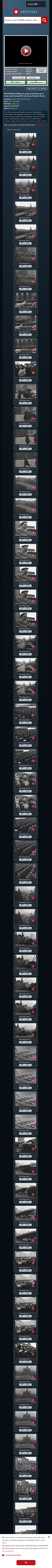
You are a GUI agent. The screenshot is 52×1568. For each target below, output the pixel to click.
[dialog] (26, 1551)
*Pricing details (41, 70)
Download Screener (37, 82)
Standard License (11, 69)
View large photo (24, 149)
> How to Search (19, 26)
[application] (26, 51)
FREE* (28, 74)
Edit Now (38, 125)
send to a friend (38, 89)
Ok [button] (26, 1562)
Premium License (11, 71)
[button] (26, 51)
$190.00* (29, 69)
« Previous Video (18, 78)
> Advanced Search (35, 26)
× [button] (49, 1537)
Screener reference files (13, 74)
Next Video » (33, 78)
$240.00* (29, 71)
